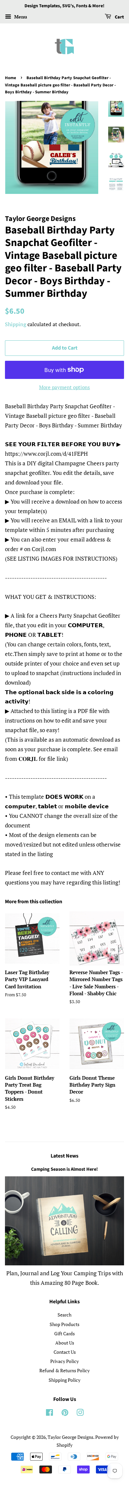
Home (10, 78)
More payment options (64, 387)
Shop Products (64, 1324)
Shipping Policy (64, 1380)
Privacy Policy (64, 1361)
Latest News (64, 1156)
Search (64, 1315)
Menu (20, 17)
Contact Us (65, 1352)
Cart (119, 17)
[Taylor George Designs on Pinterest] (64, 1413)
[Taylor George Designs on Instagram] (80, 1413)
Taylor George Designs (70, 1437)
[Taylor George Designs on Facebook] (49, 1413)
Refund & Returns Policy (64, 1370)
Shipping (15, 324)
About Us (64, 1343)
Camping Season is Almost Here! (64, 1169)
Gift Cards (64, 1333)
